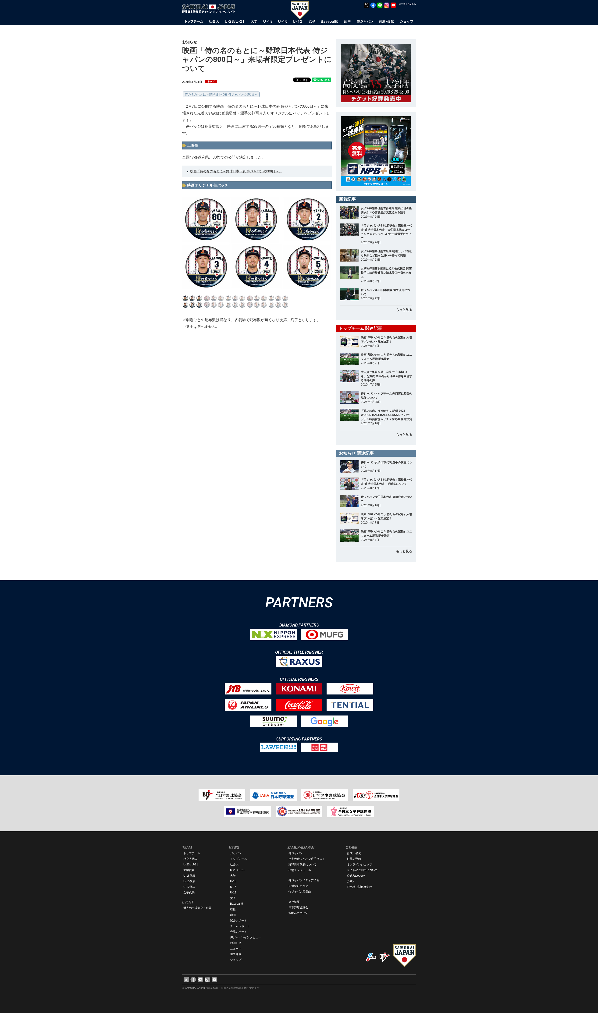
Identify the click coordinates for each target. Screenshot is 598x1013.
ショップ (235, 959)
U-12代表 (189, 887)
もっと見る (404, 310)
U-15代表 (189, 881)
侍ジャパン (295, 853)
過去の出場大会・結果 (197, 908)
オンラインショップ (359, 864)
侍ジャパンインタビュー (245, 937)
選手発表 (235, 954)
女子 (233, 898)
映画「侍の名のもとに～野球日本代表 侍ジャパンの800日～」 (236, 171)
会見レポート (238, 931)
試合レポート (238, 920)
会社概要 (294, 901)
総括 (233, 909)
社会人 (234, 864)
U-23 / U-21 (190, 864)
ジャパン (235, 853)
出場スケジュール (299, 870)
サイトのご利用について (362, 870)
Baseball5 (236, 903)
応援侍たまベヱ (298, 886)
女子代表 (189, 892)
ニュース (235, 948)
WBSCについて (298, 913)
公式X (350, 881)
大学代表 (189, 870)
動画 (233, 915)
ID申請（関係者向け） (361, 887)
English (412, 4)
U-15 (233, 887)
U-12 (233, 892)
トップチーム (191, 853)
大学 (233, 875)
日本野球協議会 (298, 907)
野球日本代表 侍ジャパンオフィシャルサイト (210, 8)
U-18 (233, 881)
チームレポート (240, 926)
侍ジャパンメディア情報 (303, 880)
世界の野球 (354, 859)
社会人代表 (190, 859)
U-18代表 (189, 875)
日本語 (402, 4)
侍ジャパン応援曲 (299, 891)
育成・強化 (354, 853)
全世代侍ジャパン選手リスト (306, 859)
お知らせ (235, 943)
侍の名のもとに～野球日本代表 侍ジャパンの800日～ (221, 94)
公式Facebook (356, 875)
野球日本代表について (302, 864)
